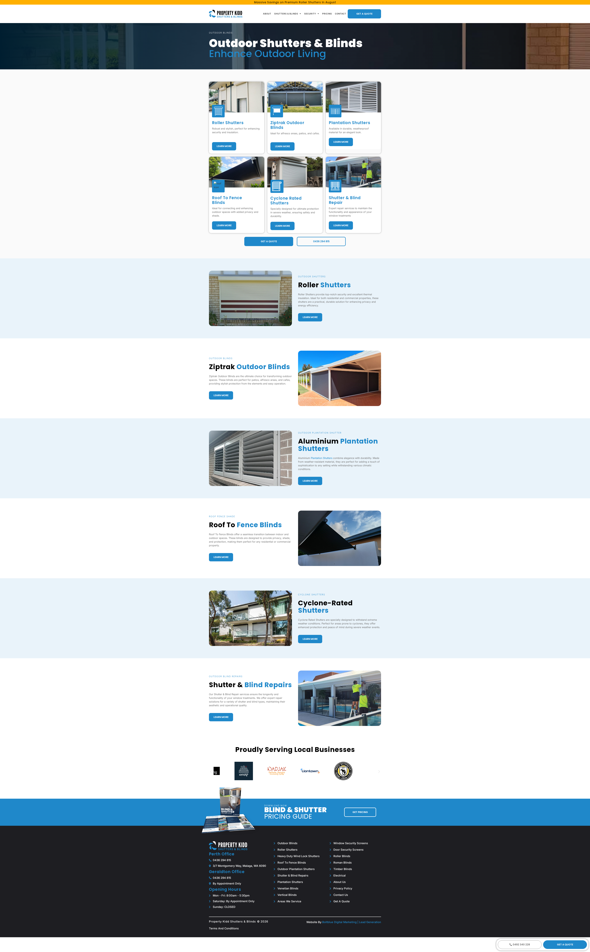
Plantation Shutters (321, 458)
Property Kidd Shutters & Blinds (232, 921)
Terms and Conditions (224, 928)
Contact (340, 13)
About (267, 13)
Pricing (327, 13)
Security (310, 13)
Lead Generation (370, 922)
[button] (211, 771)
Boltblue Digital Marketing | (340, 922)
